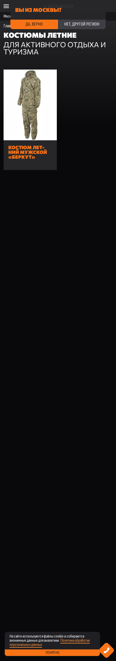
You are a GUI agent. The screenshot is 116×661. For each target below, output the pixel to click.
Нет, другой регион (81, 24)
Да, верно (34, 24)
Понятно (52, 652)
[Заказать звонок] (106, 650)
